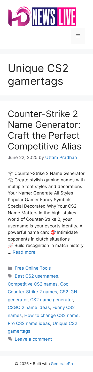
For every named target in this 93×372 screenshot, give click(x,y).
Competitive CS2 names (33, 284)
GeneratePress (65, 363)
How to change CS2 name (51, 315)
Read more (24, 252)
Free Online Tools (33, 268)
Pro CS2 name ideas (29, 323)
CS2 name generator (51, 299)
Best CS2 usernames (36, 276)
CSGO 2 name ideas (29, 307)
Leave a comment (33, 339)
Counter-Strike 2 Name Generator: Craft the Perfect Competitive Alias (44, 130)
